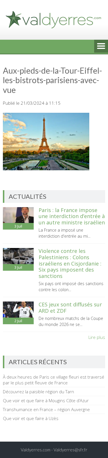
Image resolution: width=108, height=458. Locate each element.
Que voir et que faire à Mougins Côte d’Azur (46, 400)
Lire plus (96, 337)
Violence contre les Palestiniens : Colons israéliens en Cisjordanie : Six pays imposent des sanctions (70, 263)
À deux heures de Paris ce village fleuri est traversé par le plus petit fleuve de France (53, 380)
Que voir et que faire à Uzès (30, 418)
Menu (101, 47)
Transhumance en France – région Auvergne (46, 409)
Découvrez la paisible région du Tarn (38, 391)
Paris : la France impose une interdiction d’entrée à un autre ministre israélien (72, 216)
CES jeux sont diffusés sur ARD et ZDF (70, 307)
